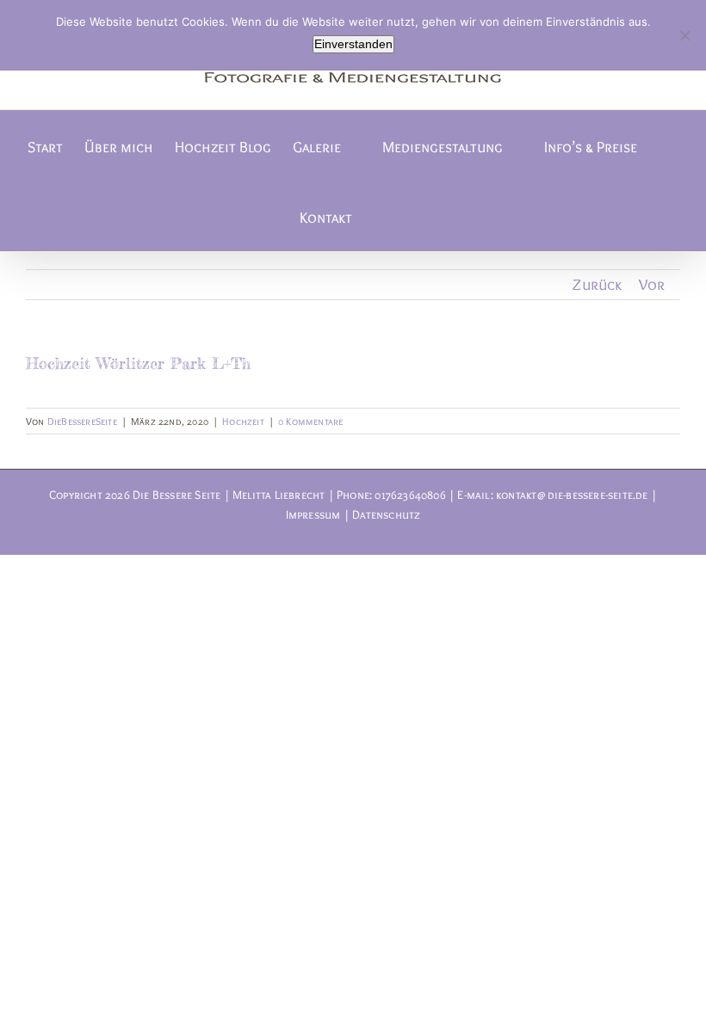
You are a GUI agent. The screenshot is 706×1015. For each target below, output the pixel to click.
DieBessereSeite (82, 421)
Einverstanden (353, 44)
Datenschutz (386, 514)
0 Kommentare (310, 421)
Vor (652, 284)
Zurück (597, 284)
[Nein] (684, 35)
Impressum (313, 514)
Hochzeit (243, 421)
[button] (380, 216)
